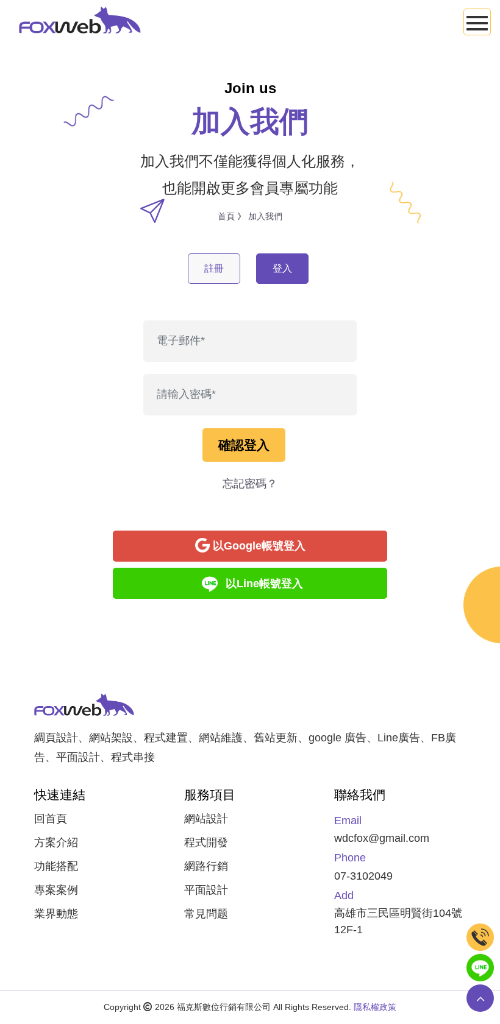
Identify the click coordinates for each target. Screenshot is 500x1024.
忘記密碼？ (250, 484)
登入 (282, 268)
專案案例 (56, 890)
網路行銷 (206, 866)
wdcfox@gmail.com (381, 838)
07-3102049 (363, 876)
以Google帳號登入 (259, 546)
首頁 (226, 216)
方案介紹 (56, 842)
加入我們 (265, 216)
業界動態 (56, 914)
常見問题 (206, 914)
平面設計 (206, 890)
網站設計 (206, 819)
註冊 (214, 268)
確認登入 (244, 445)
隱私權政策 (375, 1007)
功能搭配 (56, 866)
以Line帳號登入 (264, 583)
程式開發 (206, 842)
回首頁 (50, 819)
